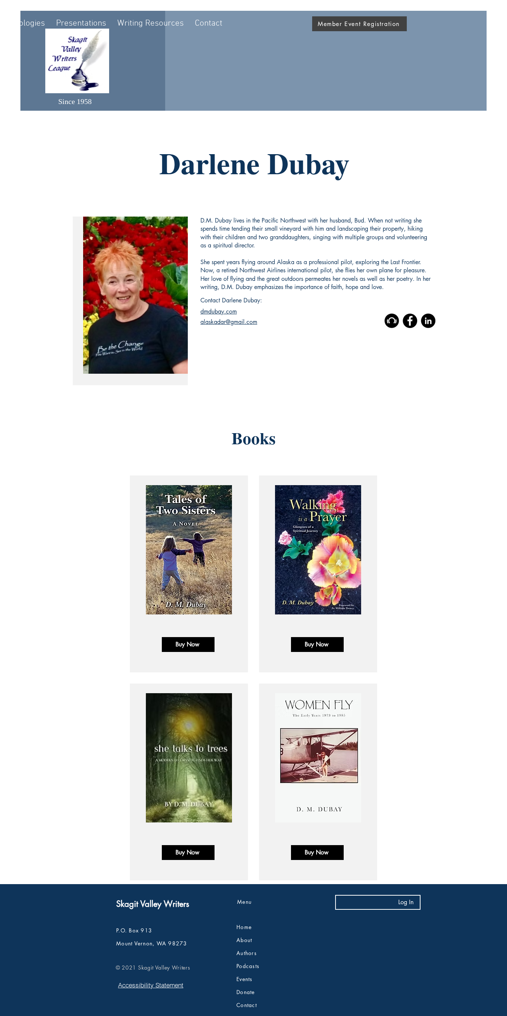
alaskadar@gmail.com (228, 322)
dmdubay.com (218, 311)
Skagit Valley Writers (152, 904)
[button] (81, 23)
